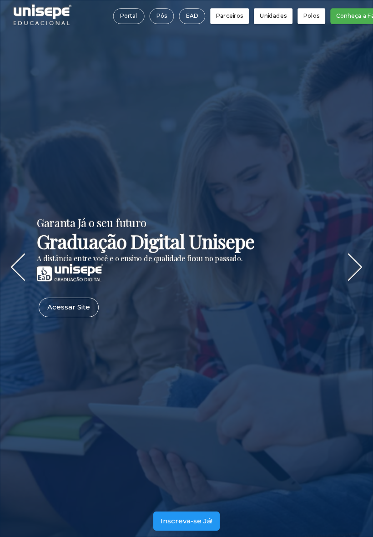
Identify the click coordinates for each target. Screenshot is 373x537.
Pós (161, 15)
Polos (311, 15)
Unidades (273, 15)
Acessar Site (68, 307)
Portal (128, 15)
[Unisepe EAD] (70, 279)
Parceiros (229, 15)
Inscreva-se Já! (186, 521)
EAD (192, 15)
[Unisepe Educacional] (42, 22)
